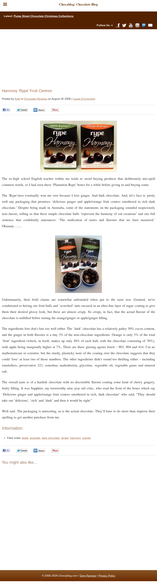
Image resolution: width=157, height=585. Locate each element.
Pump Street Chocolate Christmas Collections (44, 16)
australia (35, 437)
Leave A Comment (84, 98)
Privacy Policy (107, 575)
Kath (17, 98)
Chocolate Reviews (35, 98)
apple (25, 437)
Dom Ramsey (88, 575)
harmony (75, 437)
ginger (65, 437)
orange (86, 437)
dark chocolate (51, 437)
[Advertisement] (76, 58)
